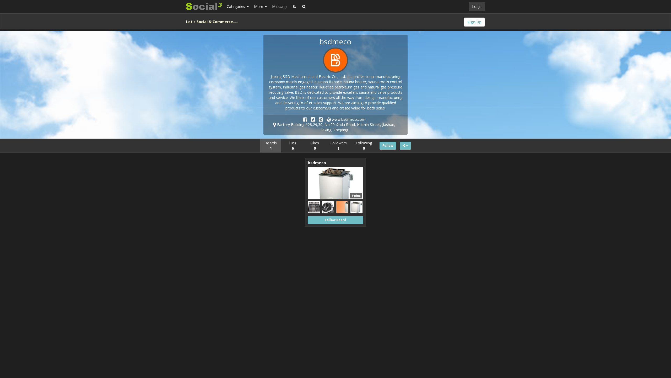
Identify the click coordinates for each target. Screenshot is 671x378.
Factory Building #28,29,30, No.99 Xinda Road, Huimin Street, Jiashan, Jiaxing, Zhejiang (335, 127)
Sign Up (474, 21)
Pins (292, 145)
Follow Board (335, 220)
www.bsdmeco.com (348, 119)
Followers (338, 145)
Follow (387, 145)
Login (476, 6)
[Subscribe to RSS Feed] (294, 6)
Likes (314, 145)
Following (364, 145)
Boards (270, 145)
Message (280, 6)
